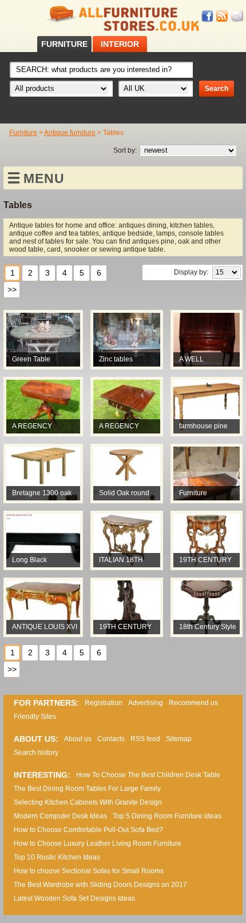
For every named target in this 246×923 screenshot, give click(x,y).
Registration (103, 703)
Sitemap (179, 739)
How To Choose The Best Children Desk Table (148, 775)
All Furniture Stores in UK (123, 18)
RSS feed (222, 16)
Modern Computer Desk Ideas (60, 816)
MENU (44, 178)
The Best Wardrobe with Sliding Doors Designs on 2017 (100, 885)
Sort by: (125, 150)
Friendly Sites (35, 717)
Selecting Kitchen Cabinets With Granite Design (88, 802)
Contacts (111, 739)
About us (78, 739)
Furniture (23, 133)
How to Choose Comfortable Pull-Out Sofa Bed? (88, 830)
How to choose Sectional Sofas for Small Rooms (89, 871)
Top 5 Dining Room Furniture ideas (167, 816)
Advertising (145, 703)
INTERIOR (120, 44)
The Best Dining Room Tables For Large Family (87, 789)
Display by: (191, 272)
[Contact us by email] (237, 16)
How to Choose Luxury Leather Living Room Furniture (97, 844)
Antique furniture (70, 133)
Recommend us (193, 703)
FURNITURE (64, 44)
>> (12, 289)
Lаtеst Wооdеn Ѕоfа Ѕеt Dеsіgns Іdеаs (74, 898)
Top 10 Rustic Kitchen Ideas (57, 857)
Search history (36, 753)
